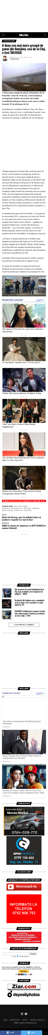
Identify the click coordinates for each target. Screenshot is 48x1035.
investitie (19, 510)
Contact (25, 1020)
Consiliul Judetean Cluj (12, 508)
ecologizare (8, 510)
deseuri (36, 508)
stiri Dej (28, 510)
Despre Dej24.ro (15, 1020)
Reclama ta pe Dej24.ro (37, 1020)
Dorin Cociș (15, 59)
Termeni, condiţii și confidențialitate (25, 1023)
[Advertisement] (24, 16)
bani (25, 506)
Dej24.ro (28, 508)
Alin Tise (18, 506)
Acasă (5, 1020)
